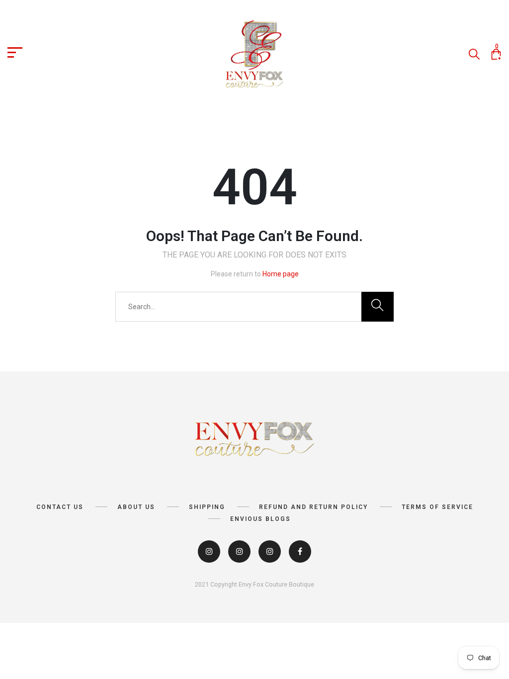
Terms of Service (437, 507)
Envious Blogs (260, 518)
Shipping (207, 507)
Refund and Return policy (313, 507)
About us (136, 507)
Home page (280, 274)
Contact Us (60, 507)
